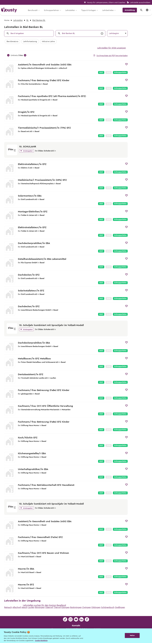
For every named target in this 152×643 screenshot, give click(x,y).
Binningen (40, 607)
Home (6, 20)
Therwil (57, 607)
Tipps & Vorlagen (88, 10)
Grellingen (120, 607)
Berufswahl (33, 10)
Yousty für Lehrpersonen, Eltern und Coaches (106, 2)
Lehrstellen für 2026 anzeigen (111, 48)
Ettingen (65, 607)
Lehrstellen (70, 10)
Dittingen (95, 607)
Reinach (8, 607)
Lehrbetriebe (108, 10)
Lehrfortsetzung (30, 41)
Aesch (24, 607)
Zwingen (86, 607)
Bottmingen (76, 607)
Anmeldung (130, 10)
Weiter (132, 635)
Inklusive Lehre (48, 41)
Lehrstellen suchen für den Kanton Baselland (44, 605)
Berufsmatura (12, 41)
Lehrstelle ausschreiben (140, 2)
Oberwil (49, 607)
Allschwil (16, 607)
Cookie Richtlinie (41, 640)
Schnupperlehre (120, 72)
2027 (101, 72)
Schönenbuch (107, 607)
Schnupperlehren (51, 10)
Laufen (31, 607)
